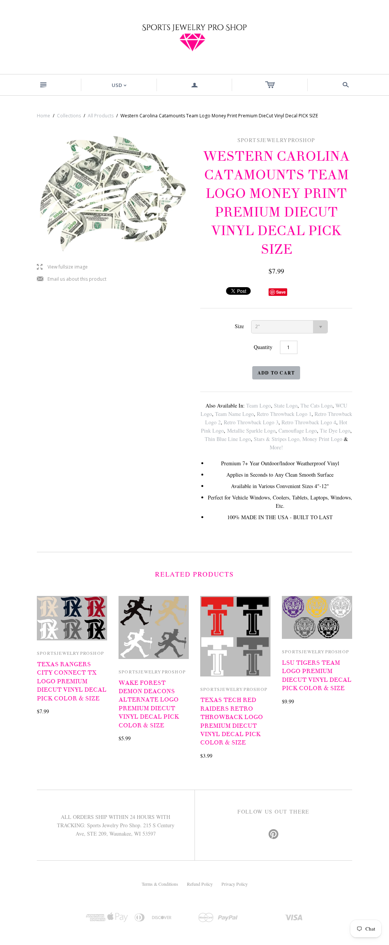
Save (281, 292)
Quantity (263, 347)
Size (239, 326)
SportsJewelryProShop (70, 653)
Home (43, 115)
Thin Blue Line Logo (228, 438)
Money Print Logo (322, 438)
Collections (69, 115)
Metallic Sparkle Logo (251, 430)
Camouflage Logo (297, 430)
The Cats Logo (316, 405)
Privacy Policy (234, 884)
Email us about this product (71, 279)
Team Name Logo (234, 413)
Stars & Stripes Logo (276, 438)
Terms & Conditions (160, 884)
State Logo (285, 405)
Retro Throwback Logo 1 (284, 413)
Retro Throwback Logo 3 (251, 422)
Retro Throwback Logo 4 (308, 422)
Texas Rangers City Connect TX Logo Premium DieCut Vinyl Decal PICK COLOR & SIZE (71, 681)
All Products (101, 115)
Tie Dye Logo (335, 430)
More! (276, 447)
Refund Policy (200, 884)
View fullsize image (62, 267)
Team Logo (258, 405)
